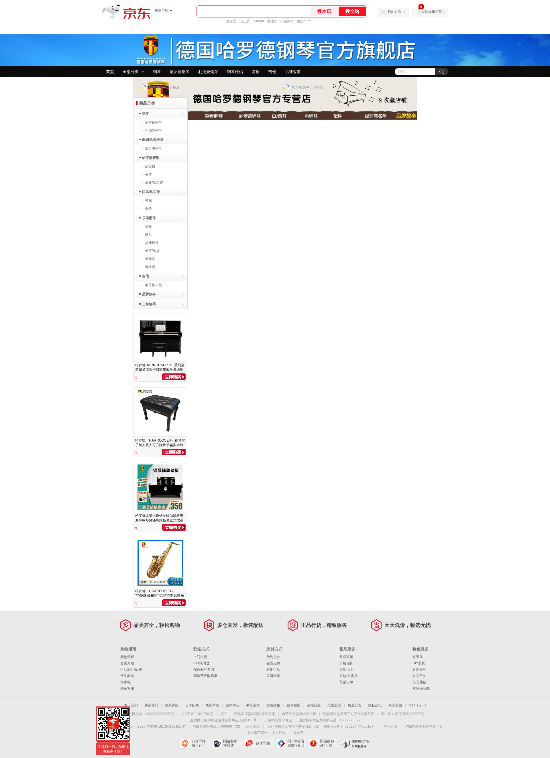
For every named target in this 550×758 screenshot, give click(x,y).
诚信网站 (259, 743)
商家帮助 (212, 705)
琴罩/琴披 (152, 251)
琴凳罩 (150, 259)
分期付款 (273, 670)
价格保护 (346, 663)
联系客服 (127, 688)
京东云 (298, 733)
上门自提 (200, 657)
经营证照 (252, 726)
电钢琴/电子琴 (153, 140)
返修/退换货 (348, 676)
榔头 (148, 235)
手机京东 (253, 705)
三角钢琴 (149, 304)
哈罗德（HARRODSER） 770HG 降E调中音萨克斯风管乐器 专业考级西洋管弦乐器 (159, 595)
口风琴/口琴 (151, 192)
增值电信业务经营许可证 (424, 726)
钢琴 (157, 71)
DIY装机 (418, 663)
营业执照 (390, 726)
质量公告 (355, 705)
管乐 (256, 71)
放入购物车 (174, 376)
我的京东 (394, 12)
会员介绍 (127, 663)
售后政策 (346, 657)
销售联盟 (293, 705)
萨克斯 (150, 167)
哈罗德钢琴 (180, 71)
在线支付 (273, 663)
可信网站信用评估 (195, 743)
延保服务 (419, 670)
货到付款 (273, 657)
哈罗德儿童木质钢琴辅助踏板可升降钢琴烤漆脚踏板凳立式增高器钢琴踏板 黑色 (159, 520)
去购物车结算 (431, 12)
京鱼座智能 (421, 688)
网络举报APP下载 (323, 743)
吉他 (272, 71)
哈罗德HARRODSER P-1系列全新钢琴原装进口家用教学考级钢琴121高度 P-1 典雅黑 (159, 369)
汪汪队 (244, 21)
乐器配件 (149, 218)
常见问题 (127, 676)
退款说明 (346, 670)
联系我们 (151, 705)
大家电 (125, 682)
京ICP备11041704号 (197, 714)
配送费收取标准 (205, 676)
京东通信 (419, 682)
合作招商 (192, 705)
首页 (110, 71)
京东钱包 (279, 733)
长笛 (148, 175)
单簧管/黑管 (154, 183)
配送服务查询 (203, 670)
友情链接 (273, 705)
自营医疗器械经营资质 (299, 714)
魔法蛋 (231, 21)
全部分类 (131, 71)
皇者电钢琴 (153, 149)
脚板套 (150, 267)
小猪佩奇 (287, 21)
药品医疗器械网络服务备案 (254, 714)
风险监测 (334, 705)
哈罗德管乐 (150, 158)
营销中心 (232, 705)
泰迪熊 (272, 21)
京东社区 (314, 705)
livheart (258, 21)
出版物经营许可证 (278, 720)
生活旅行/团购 (131, 670)
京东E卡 (418, 676)
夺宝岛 (417, 657)
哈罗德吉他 (153, 285)
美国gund (304, 21)
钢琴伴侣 (235, 71)
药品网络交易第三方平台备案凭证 (348, 714)
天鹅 (148, 201)
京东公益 (395, 705)
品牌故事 (293, 71)
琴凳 (148, 227)
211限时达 (201, 663)
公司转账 (273, 676)
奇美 (148, 209)
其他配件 (152, 243)
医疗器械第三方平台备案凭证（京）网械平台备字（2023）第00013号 (321, 726)
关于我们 (131, 705)
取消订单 (346, 682)
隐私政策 (375, 705)
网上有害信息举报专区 (291, 743)
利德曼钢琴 (208, 71)
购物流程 (127, 657)
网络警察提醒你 (227, 743)
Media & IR (417, 705)
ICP (224, 714)
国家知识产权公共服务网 (355, 743)
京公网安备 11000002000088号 (150, 714)
